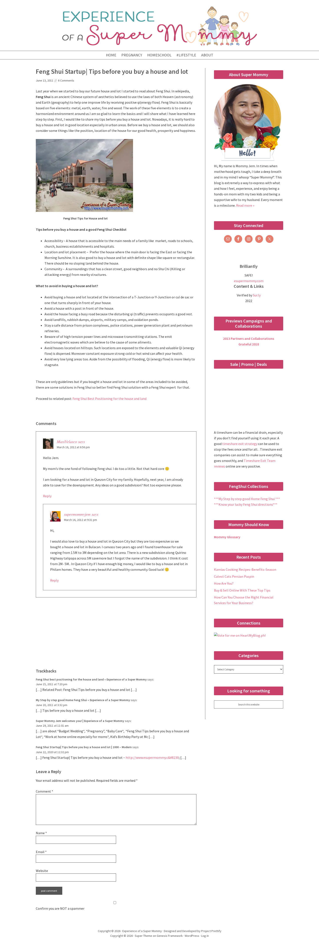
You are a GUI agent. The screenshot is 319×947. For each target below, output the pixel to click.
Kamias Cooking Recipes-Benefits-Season (245, 569)
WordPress (192, 936)
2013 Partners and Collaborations (248, 338)
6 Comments (66, 80)
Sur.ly (257, 295)
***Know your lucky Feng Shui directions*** (245, 504)
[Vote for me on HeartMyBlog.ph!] (240, 635)
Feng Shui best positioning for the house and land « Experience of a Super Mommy (91, 679)
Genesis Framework (170, 936)
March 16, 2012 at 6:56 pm (73, 447)
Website (42, 870)
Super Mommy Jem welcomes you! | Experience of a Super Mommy (80, 721)
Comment (44, 791)
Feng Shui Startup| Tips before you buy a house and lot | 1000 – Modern (84, 747)
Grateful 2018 (248, 344)
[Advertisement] (116, 636)
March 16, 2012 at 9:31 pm (80, 520)
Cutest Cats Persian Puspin (234, 576)
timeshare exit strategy (240, 444)
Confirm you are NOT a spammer (60, 908)
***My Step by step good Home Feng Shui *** (247, 499)
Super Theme (143, 936)
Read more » (245, 205)
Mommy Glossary (227, 537)
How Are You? (223, 583)
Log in (205, 936)
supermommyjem (77, 514)
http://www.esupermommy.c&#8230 (152, 757)
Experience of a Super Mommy (159, 26)
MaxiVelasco (67, 441)
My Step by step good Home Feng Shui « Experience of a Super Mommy (83, 700)
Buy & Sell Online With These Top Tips (242, 590)
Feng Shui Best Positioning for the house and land (109, 398)
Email (41, 852)
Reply (47, 496)
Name (41, 833)
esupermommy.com (248, 281)
